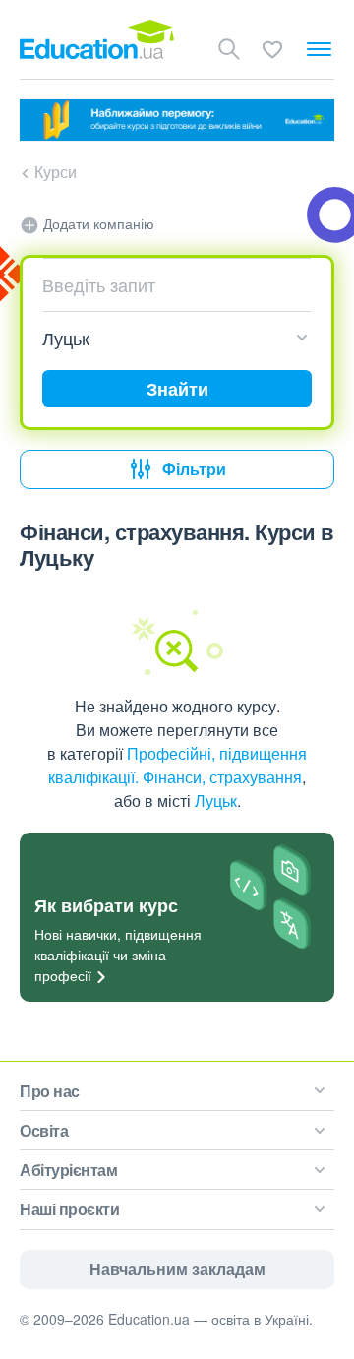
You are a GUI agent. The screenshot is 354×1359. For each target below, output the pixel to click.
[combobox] (170, 284)
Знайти (177, 389)
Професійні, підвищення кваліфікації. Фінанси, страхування (177, 765)
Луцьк (216, 800)
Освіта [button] (44, 1130)
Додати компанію (96, 223)
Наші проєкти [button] (69, 1209)
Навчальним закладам (177, 1269)
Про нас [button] (50, 1091)
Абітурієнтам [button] (68, 1169)
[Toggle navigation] (319, 49)
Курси (55, 171)
